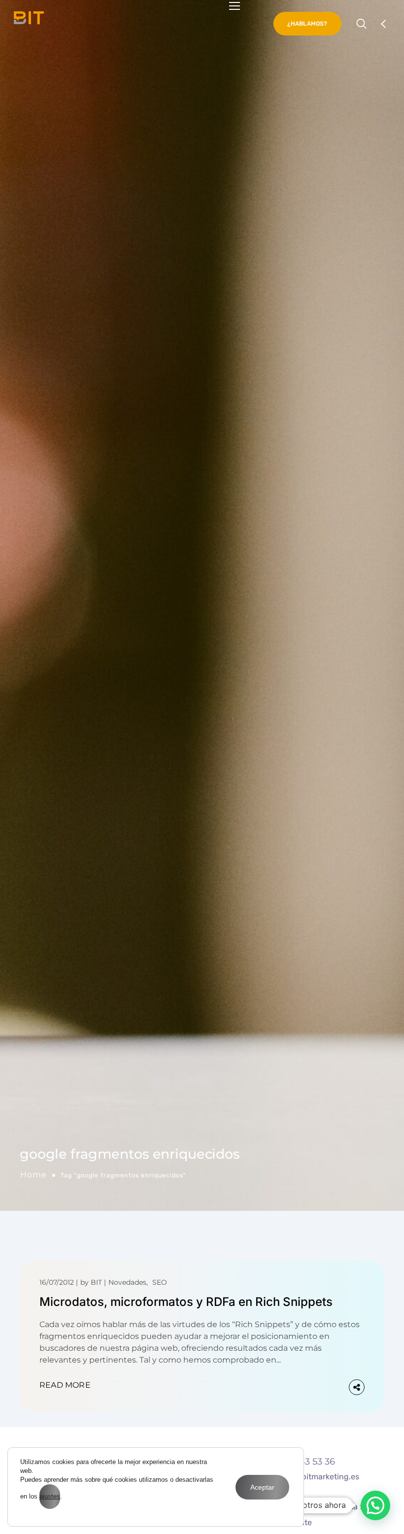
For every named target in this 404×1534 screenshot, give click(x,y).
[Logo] (28, 17)
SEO (159, 1282)
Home (33, 1174)
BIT (96, 1282)
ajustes (49, 1496)
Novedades (127, 1282)
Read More (65, 1385)
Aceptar (262, 1487)
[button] (375, 1505)
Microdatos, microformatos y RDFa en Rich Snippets (186, 1302)
